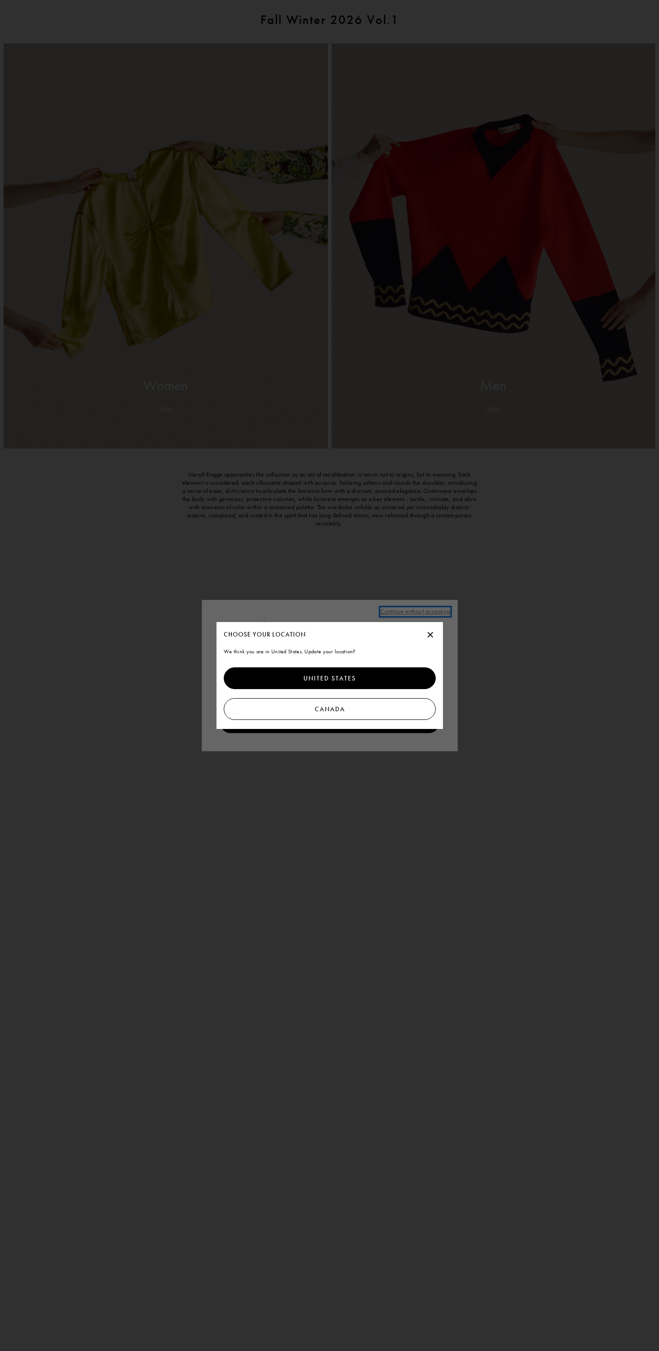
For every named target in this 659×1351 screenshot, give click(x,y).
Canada (329, 709)
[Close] (430, 635)
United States (329, 678)
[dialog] (329, 675)
